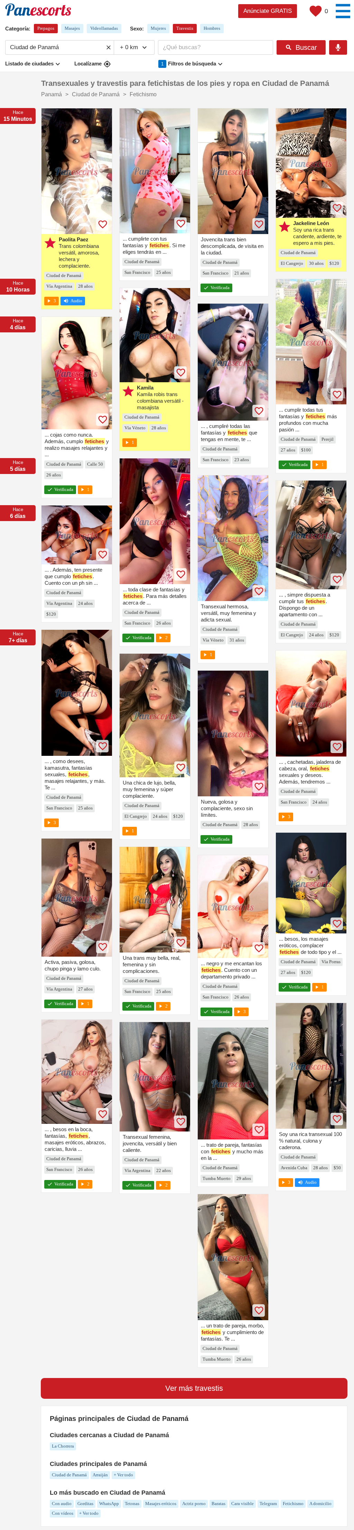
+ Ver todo (123, 1474)
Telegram (268, 1503)
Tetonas (132, 1503)
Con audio (62, 1503)
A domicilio (320, 1503)
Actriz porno (194, 1503)
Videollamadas (104, 28)
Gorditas (85, 1503)
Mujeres (158, 28)
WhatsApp (109, 1503)
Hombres (212, 28)
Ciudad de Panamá (69, 1474)
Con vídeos (62, 1513)
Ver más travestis (194, 1388)
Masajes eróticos (160, 1503)
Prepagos (45, 28)
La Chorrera (63, 1446)
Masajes (72, 28)
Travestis (184, 28)
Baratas (218, 1503)
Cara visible (242, 1503)
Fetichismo (293, 1503)
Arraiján (100, 1474)
